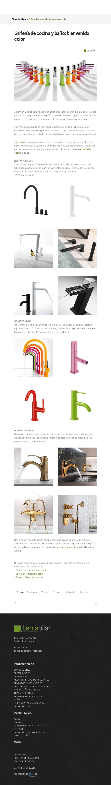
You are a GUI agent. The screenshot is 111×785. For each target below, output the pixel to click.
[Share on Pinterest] (83, 592)
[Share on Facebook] (30, 592)
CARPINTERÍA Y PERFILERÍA (27, 689)
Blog (24, 19)
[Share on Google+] (56, 592)
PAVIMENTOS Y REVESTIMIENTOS (30, 696)
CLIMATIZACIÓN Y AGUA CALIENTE (31, 732)
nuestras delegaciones (68, 547)
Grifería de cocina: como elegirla (32, 570)
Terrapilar (16, 19)
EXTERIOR (18, 729)
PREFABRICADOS (22, 673)
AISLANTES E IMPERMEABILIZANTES (31, 679)
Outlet (18, 742)
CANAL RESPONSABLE (24, 767)
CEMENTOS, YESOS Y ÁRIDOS (28, 683)
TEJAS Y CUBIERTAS (23, 693)
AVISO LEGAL (20, 754)
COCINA (18, 722)
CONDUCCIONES (22, 669)
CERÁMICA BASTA (22, 676)
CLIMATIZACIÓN (22, 706)
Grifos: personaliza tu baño (29, 573)
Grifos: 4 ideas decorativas (29, 577)
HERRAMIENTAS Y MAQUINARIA (29, 703)
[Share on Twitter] (44, 592)
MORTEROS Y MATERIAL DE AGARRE (31, 686)
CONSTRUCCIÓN (22, 735)
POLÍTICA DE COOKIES (25, 761)
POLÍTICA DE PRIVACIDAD (26, 758)
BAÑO (17, 699)
